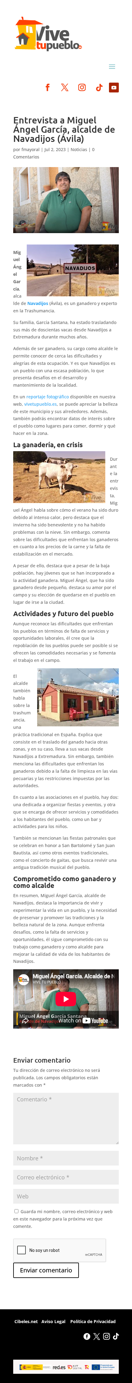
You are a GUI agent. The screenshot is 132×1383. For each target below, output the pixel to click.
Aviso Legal (53, 1321)
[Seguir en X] (64, 87)
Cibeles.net (25, 1321)
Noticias (79, 149)
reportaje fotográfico (47, 397)
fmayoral (30, 149)
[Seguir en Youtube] (114, 87)
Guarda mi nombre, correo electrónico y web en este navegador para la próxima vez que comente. (63, 1219)
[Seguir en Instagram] (82, 87)
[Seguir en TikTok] (99, 87)
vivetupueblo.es (40, 404)
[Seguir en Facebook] (47, 87)
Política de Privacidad (92, 1321)
